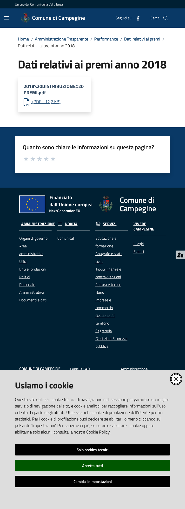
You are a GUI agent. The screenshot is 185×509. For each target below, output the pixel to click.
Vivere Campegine (143, 226)
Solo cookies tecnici (93, 450)
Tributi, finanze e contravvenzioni (108, 273)
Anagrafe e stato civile (108, 257)
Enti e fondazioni (32, 269)
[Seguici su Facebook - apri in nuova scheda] (136, 18)
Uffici (23, 261)
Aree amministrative (31, 250)
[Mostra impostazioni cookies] (180, 255)
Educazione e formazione (105, 242)
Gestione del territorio (105, 319)
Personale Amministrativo (31, 288)
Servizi (110, 224)
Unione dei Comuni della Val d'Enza (39, 4)
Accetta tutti (92, 465)
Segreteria (103, 331)
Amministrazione (38, 224)
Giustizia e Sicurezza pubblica (111, 342)
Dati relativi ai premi (142, 39)
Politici (24, 277)
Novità (71, 224)
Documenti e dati (32, 300)
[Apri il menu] (7, 18)
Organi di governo (33, 238)
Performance (106, 39)
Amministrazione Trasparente (61, 39)
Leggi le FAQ (80, 369)
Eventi (138, 251)
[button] (165, 18)
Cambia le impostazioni (92, 481)
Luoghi (138, 244)
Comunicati (66, 238)
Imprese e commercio (104, 304)
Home (23, 39)
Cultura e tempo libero (108, 288)
